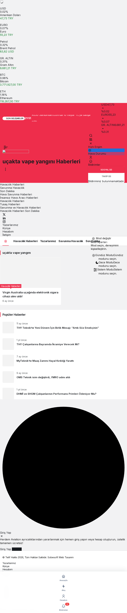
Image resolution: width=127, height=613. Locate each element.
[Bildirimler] (90, 161)
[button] (90, 139)
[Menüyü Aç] (5, 169)
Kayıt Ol (17, 549)
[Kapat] (90, 143)
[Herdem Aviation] (15, 153)
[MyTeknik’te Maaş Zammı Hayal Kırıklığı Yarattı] (63, 360)
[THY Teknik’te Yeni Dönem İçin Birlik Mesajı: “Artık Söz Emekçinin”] (63, 327)
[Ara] (90, 135)
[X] (4, 214)
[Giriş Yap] (90, 157)
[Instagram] (4, 221)
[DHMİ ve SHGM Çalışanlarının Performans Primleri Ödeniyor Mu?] (63, 392)
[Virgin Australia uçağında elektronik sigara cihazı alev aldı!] (30, 281)
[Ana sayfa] (5, 241)
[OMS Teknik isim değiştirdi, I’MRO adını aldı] (63, 377)
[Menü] (5, 147)
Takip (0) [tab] (106, 176)
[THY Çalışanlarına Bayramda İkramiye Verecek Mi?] (63, 344)
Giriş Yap (5, 549)
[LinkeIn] (4, 217)
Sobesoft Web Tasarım (61, 557)
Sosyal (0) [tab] (106, 169)
